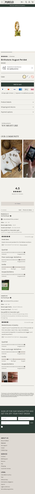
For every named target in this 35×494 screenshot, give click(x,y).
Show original (23, 245)
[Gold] (24, 76)
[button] (8, 56)
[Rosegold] (32, 76)
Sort (20, 210)
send (31, 422)
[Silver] (28, 76)
